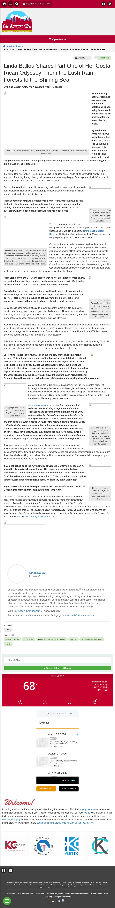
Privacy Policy (13, 894)
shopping (15, 819)
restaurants (92, 809)
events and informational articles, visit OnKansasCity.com (65, 823)
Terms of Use (27, 894)
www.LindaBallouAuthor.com (79, 615)
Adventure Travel (12, 639)
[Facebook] (103, 3)
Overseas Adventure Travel (42, 405)
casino (86, 813)
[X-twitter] (109, 3)
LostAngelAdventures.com (27, 611)
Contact (49, 894)
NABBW (73, 639)
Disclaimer (39, 894)
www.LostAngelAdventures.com (39, 516)
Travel (8, 630)
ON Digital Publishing (62, 896)
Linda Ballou (104, 58)
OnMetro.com (96, 894)
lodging (82, 809)
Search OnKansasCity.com (58, 668)
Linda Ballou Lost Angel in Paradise (51, 639)
